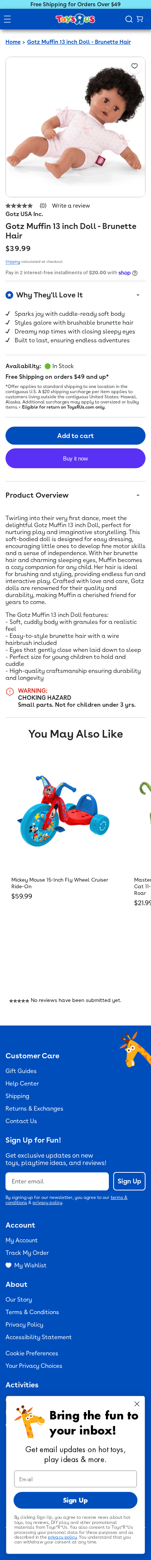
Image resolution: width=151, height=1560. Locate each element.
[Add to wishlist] (134, 66)
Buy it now (75, 458)
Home (13, 42)
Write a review (71, 206)
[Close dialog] (137, 1403)
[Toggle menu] (7, 19)
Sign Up (129, 1181)
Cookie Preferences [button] (31, 1353)
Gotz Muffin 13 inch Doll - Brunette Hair (79, 42)
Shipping (12, 261)
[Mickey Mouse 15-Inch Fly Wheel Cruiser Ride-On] (63, 811)
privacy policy (47, 1202)
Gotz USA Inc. (24, 214)
